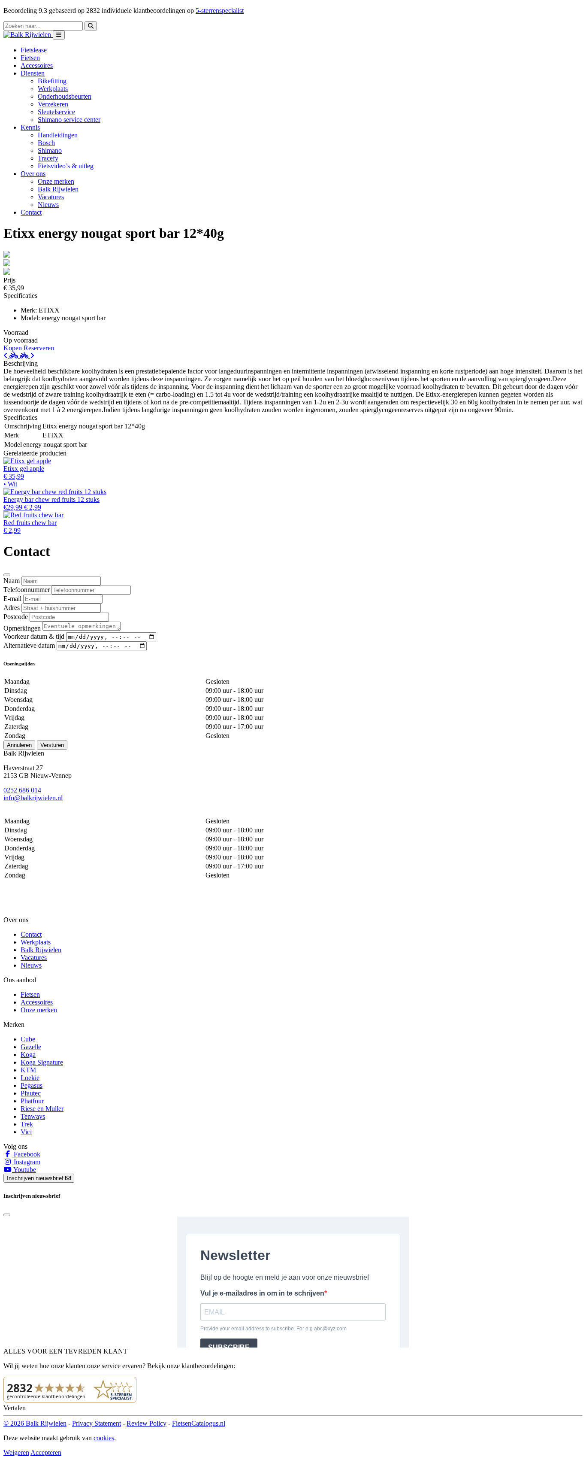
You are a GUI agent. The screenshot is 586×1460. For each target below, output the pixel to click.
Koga (28, 1054)
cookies (104, 1438)
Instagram (26, 1162)
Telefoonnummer (26, 589)
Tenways (33, 1116)
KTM (28, 1070)
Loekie (30, 1077)
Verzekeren (53, 104)
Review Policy (146, 1423)
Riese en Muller (42, 1108)
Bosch (46, 142)
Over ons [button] (33, 173)
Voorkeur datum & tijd (33, 636)
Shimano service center (69, 119)
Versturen (52, 745)
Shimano (50, 150)
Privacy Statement (96, 1423)
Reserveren (39, 348)
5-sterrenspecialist (220, 10)
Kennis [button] (30, 127)
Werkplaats (53, 88)
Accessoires (37, 65)
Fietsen (30, 57)
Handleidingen (58, 135)
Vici (26, 1131)
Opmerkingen (22, 628)
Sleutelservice (56, 111)
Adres (11, 607)
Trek (27, 1124)
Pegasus (31, 1085)
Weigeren (16, 1452)
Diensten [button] (33, 73)
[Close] (6, 575)
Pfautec (31, 1093)
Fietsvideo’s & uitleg (66, 166)
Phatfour (32, 1101)
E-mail (12, 598)
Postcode (15, 616)
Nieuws (48, 204)
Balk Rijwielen (58, 189)
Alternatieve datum (29, 645)
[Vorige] (11, 355)
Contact (31, 212)
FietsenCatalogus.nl (198, 1423)
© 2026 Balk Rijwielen (34, 1423)
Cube (28, 1039)
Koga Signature (42, 1062)
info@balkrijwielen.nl (33, 797)
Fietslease (34, 50)
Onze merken (56, 181)
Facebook (26, 1154)
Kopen (13, 348)
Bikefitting (52, 81)
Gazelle (31, 1046)
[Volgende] (27, 355)
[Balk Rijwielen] (28, 34)
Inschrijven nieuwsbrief (36, 1178)
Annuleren (19, 745)
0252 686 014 (22, 790)
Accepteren (45, 1452)
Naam (11, 580)
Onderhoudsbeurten (64, 96)
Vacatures (51, 196)
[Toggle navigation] (59, 34)
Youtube (24, 1169)
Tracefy (48, 158)
